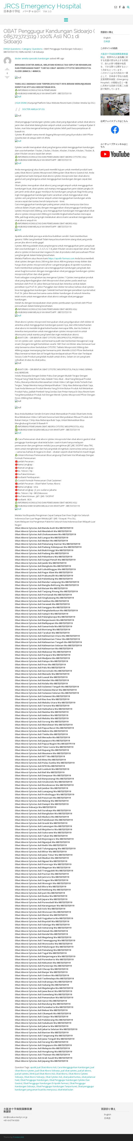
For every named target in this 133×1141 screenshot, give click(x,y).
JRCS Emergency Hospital (42, 5)
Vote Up (7, 67)
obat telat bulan (65, 1089)
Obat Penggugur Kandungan (34, 1080)
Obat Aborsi (61, 1073)
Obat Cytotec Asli (54, 1076)
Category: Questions (32, 48)
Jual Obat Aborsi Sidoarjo (47, 1070)
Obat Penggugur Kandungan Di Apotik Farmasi (46, 1083)
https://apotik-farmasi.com (61, 258)
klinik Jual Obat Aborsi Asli (42, 1073)
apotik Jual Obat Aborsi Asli (43, 1067)
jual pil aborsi (84, 1070)
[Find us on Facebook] (120, 7)
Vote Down (7, 78)
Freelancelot (18, 1137)
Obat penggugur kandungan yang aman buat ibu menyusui (54, 1088)
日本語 (107, 41)
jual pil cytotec (22, 1073)
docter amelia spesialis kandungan (32, 58)
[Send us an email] (115, 7)
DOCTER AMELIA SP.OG (33, 109)
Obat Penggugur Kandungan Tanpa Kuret (56, 1086)
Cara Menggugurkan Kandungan (73, 1067)
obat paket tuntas (72, 1076)
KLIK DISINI (21, 102)
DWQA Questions (12, 48)
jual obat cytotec (69, 1070)
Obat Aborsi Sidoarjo (34, 1076)
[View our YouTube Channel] (124, 7)
